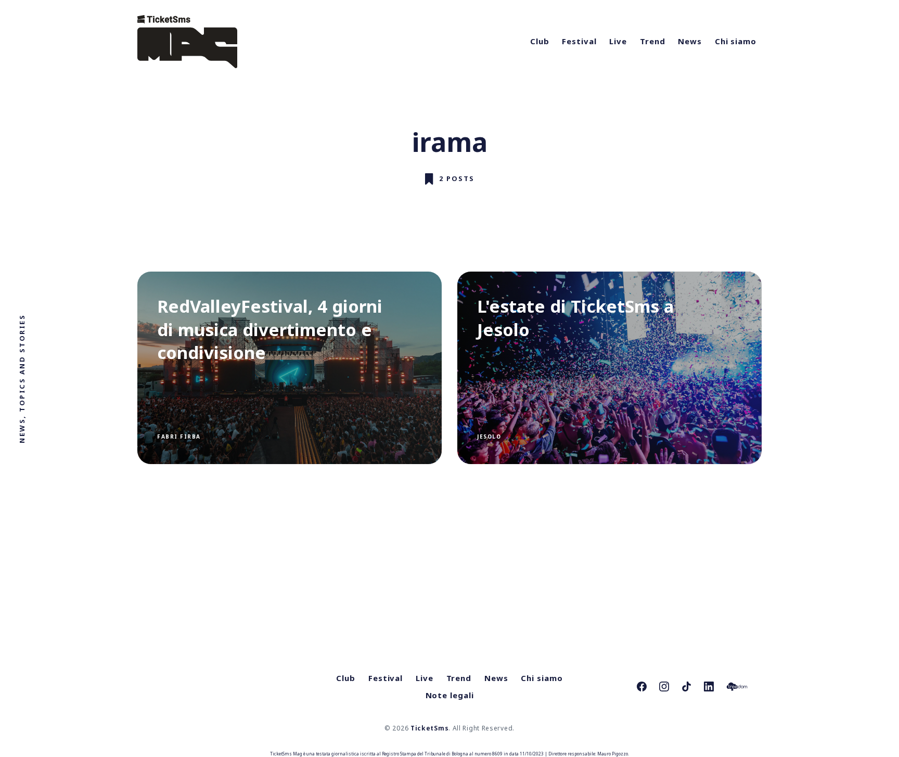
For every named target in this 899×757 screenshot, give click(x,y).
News (690, 41)
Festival (579, 41)
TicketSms (429, 728)
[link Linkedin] (709, 686)
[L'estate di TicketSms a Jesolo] (609, 368)
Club (539, 41)
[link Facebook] (642, 686)
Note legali (450, 695)
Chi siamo (735, 41)
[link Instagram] (664, 686)
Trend (652, 41)
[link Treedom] (737, 686)
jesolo (489, 436)
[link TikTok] (686, 686)
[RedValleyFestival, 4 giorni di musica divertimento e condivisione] (289, 368)
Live (618, 41)
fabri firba (179, 436)
